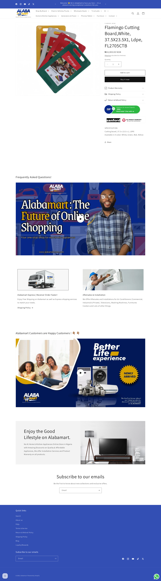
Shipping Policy (24, 307)
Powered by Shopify (33, 575)
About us (19, 520)
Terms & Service (21, 528)
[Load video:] (80, 373)
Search (18, 516)
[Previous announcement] (55, 4)
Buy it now (125, 79)
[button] (42, 10)
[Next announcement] (105, 4)
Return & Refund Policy (24, 532)
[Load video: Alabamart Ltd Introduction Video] (80, 219)
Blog (17, 541)
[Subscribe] (99, 490)
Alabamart (24, 575)
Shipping (108, 55)
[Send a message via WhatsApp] (156, 576)
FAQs (17, 524)
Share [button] (109, 142)
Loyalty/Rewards (22, 545)
